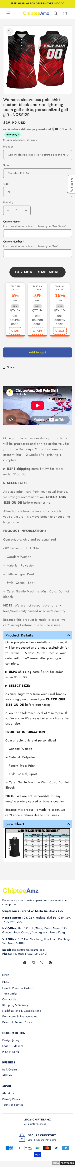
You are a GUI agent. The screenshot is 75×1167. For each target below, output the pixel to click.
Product (8, 146)
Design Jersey (11, 1040)
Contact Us (9, 999)
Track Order (9, 993)
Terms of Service (12, 1105)
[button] (8, 13)
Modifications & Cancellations (21, 1011)
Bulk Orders (9, 1069)
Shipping (7, 139)
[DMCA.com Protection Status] (63, 1164)
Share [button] (11, 367)
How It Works (10, 1052)
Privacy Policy (11, 1099)
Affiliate (7, 1075)
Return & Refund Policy (17, 1022)
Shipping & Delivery (15, 1005)
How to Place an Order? (17, 988)
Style (6, 165)
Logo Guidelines (12, 1046)
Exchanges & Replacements (19, 1016)
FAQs (5, 982)
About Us (8, 1093)
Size (6, 184)
